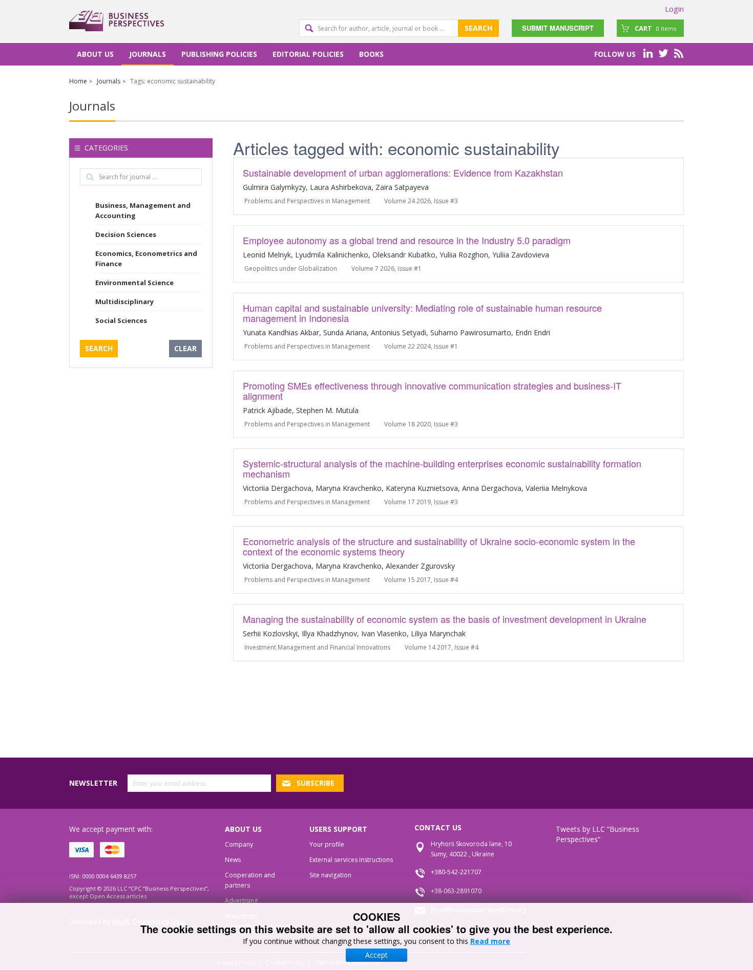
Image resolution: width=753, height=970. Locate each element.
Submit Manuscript (558, 28)
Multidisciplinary (124, 301)
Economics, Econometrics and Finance (146, 258)
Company (239, 844)
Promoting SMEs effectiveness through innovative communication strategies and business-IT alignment (432, 390)
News (233, 859)
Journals (147, 54)
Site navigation (330, 875)
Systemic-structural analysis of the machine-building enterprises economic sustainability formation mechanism (442, 468)
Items (655, 28)
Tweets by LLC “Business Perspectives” (597, 834)
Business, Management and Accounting (143, 210)
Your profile (326, 844)
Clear (185, 348)
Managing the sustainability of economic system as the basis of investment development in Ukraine (444, 619)
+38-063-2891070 (456, 891)
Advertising (241, 900)
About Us (95, 54)
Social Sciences (121, 320)
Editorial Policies (308, 54)
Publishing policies (219, 54)
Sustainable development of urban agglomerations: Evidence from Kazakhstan (403, 172)
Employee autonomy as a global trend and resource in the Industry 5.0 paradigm (407, 240)
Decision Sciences (125, 234)
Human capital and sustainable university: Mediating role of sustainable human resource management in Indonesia (422, 313)
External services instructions (351, 859)
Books (371, 54)
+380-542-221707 (456, 872)
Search (478, 28)
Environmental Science (134, 282)
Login (674, 9)
